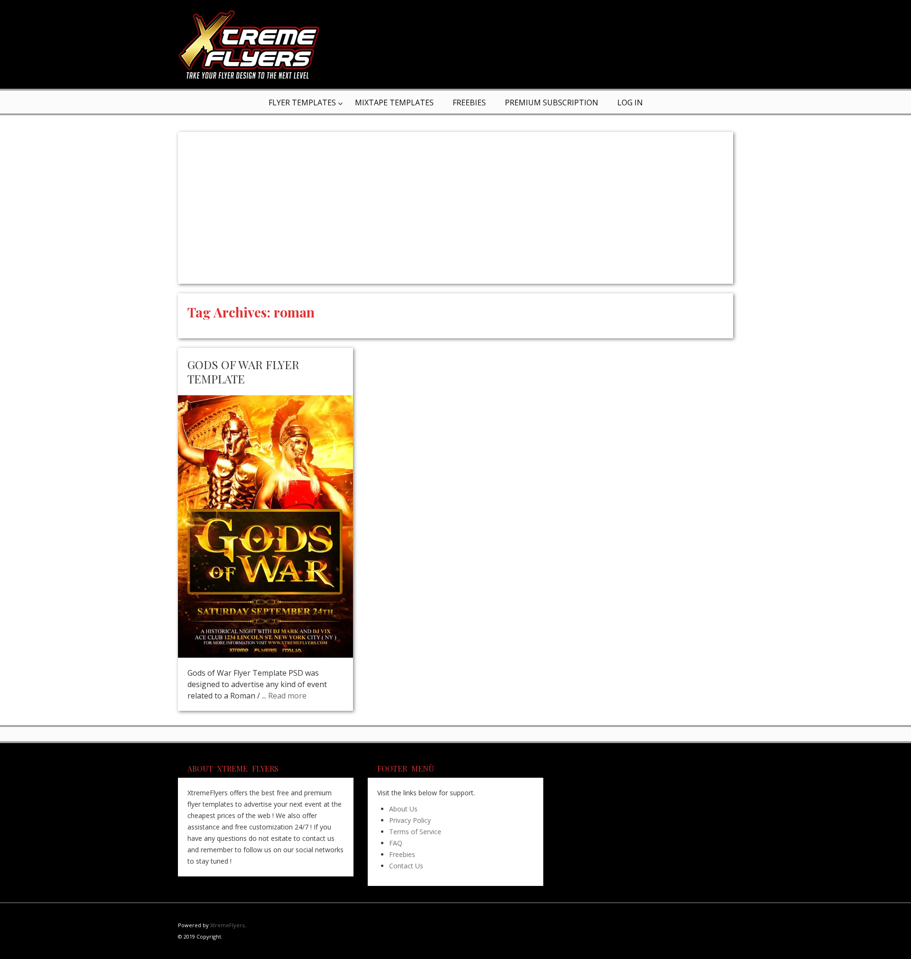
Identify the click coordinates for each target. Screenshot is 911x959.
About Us (403, 808)
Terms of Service (415, 831)
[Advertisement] (455, 207)
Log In (630, 102)
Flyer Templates (302, 102)
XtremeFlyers (227, 925)
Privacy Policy (410, 820)
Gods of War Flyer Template (243, 371)
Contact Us (406, 865)
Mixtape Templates (394, 102)
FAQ (395, 842)
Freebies (469, 102)
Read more (287, 695)
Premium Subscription (551, 102)
